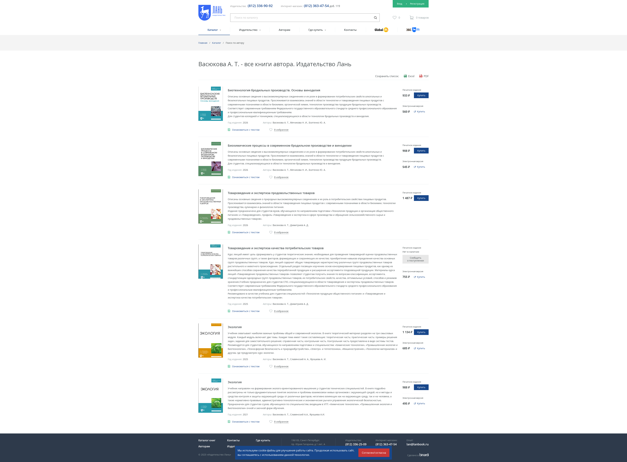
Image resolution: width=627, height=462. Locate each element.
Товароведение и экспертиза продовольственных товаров (271, 193)
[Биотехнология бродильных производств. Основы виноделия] (210, 104)
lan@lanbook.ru (418, 444)
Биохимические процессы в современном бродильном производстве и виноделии (290, 145)
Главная (202, 42)
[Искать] (375, 18)
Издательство (248, 30)
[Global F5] (381, 31)
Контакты (350, 30)
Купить (421, 95)
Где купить (315, 30)
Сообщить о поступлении (415, 259)
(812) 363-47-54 (316, 5)
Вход (399, 3)
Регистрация (417, 3)
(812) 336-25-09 (355, 444)
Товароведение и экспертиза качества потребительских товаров (276, 248)
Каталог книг (206, 440)
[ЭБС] (413, 31)
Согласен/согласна (374, 452)
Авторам (284, 30)
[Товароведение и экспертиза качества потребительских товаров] (210, 261)
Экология (235, 327)
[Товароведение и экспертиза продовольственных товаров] (210, 206)
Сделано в (417, 455)
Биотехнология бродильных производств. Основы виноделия (274, 90)
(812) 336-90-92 (260, 5)
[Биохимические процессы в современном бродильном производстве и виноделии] (210, 159)
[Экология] (210, 340)
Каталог (213, 30)
